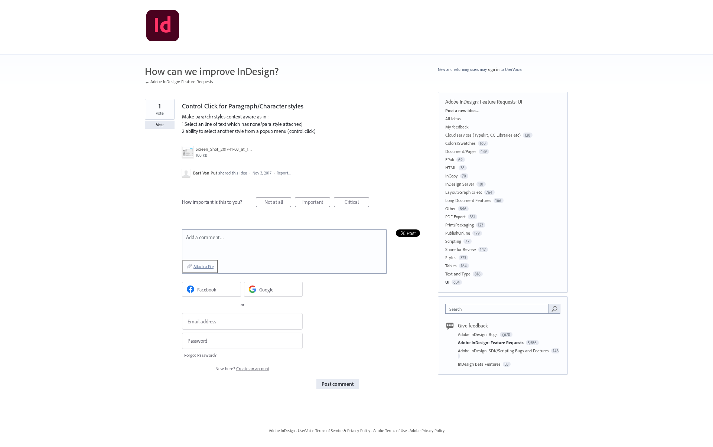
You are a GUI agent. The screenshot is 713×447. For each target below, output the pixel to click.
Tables (451, 265)
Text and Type (458, 274)
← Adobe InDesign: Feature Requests (179, 81)
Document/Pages (460, 151)
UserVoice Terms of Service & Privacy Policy (334, 430)
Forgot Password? (200, 355)
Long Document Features (468, 200)
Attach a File (203, 266)
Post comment (338, 384)
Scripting (453, 241)
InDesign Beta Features (480, 364)
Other (450, 208)
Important (316, 203)
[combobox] (499, 308)
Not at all (277, 203)
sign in (493, 69)
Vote (160, 124)
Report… (284, 173)
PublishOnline (457, 233)
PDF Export (455, 216)
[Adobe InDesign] (162, 27)
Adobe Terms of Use (390, 430)
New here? (242, 368)
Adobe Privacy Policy (427, 430)
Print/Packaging (459, 225)
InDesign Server (459, 184)
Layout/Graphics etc (463, 192)
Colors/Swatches (460, 143)
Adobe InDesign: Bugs (478, 334)
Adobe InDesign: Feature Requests (480, 101)
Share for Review (460, 249)
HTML (450, 167)
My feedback (457, 127)
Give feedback (473, 325)
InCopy (451, 176)
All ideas (453, 118)
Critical (357, 203)
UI (520, 101)
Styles (450, 257)
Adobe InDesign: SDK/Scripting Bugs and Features (504, 350)
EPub (449, 159)
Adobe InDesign (282, 430)
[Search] (554, 308)
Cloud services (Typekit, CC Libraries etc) (483, 135)
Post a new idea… (462, 110)
